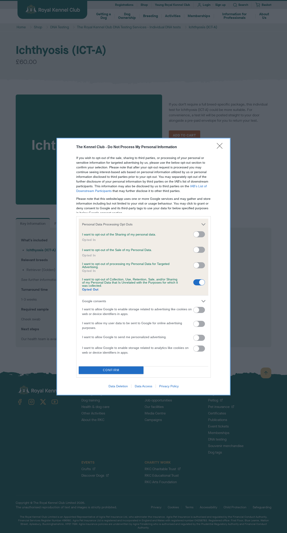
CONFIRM (111, 370)
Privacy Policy (169, 386)
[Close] (221, 147)
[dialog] (143, 267)
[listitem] (143, 224)
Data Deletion (118, 386)
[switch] (199, 234)
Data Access (143, 386)
